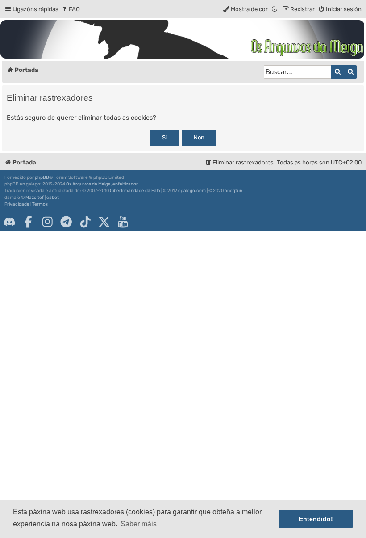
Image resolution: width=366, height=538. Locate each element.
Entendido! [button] (316, 518)
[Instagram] (47, 221)
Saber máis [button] (139, 524)
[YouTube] (123, 221)
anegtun (233, 190)
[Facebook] (28, 221)
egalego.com (192, 190)
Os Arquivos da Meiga (88, 184)
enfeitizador (125, 184)
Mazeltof (34, 197)
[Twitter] (104, 221)
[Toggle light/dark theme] (275, 9)
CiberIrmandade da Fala (135, 190)
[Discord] (9, 221)
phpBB (42, 177)
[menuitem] (70, 9)
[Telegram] (66, 221)
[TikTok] (85, 221)
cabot (52, 197)
